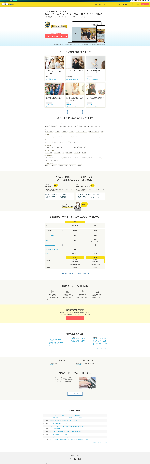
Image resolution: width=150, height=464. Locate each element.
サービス (111, 4)
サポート (118, 4)
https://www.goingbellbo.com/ (51, 106)
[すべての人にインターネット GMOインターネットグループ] (142, 1)
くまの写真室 (69, 78)
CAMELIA (68, 104)
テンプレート (105, 4)
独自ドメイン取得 (49, 235)
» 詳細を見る (52, 364)
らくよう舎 (89, 104)
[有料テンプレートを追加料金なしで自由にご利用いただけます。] (62, 249)
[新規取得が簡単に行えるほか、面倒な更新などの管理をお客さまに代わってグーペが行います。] (62, 235)
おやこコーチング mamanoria (93, 78)
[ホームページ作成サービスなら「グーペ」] (7, 4)
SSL (46, 240)
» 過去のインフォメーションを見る (99, 442)
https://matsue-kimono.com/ (51, 79)
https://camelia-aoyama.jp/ (71, 106)
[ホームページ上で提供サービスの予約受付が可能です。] (62, 245)
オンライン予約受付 (50, 245)
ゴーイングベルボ (49, 104)
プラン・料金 (98, 4)
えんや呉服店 (48, 78)
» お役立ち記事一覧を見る (101, 348)
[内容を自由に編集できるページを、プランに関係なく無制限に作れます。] (62, 231)
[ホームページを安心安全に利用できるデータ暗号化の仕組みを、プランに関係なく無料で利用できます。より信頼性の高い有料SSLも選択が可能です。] (62, 240)
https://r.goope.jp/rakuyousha (92, 106)
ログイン (138, 4)
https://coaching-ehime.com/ (92, 79)
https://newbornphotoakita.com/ (72, 79)
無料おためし (144, 4)
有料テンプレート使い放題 (51, 249)
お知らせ (125, 4)
